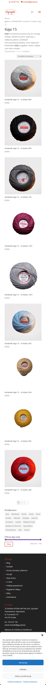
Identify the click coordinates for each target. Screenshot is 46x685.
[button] (42, 635)
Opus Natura (27, 526)
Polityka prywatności (15, 682)
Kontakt (9, 566)
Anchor (23, 514)
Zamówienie (11, 597)
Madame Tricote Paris (13, 526)
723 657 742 (15, 2)
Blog (8, 563)
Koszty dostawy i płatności (17, 570)
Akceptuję (23, 662)
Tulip (20, 530)
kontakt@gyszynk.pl (17, 625)
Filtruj (9, 544)
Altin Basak (15, 514)
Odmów (23, 669)
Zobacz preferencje (23, 676)
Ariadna (34, 21)
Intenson (34, 518)
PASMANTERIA (16, 21)
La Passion (9, 522)
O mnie (9, 582)
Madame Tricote (29, 522)
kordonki (26, 21)
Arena (38, 514)
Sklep (8, 593)
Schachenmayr (11, 530)
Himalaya (25, 518)
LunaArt (18, 522)
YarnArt (26, 530)
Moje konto (11, 578)
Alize (7, 514)
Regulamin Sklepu (13, 589)
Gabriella (17, 518)
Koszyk (9, 574)
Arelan (31, 514)
